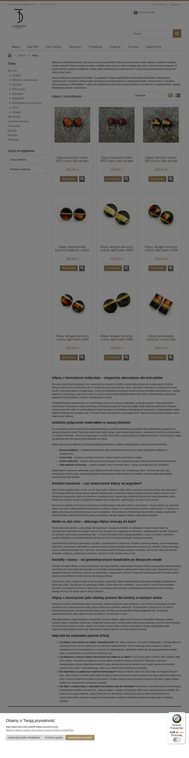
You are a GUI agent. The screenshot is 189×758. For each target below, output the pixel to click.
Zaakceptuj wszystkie (80, 737)
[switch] (177, 739)
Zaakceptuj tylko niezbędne (24, 737)
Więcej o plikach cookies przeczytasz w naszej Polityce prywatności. (40, 730)
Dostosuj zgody (54, 737)
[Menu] (183, 714)
